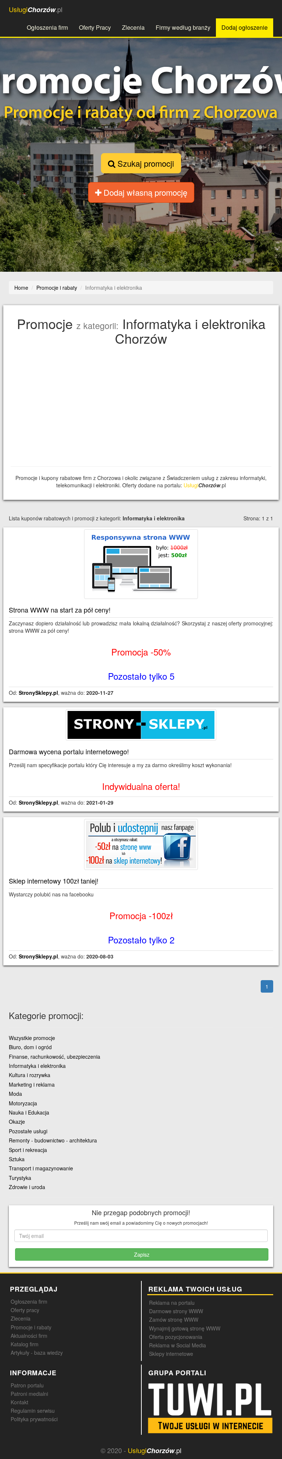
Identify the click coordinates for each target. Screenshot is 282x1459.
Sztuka (17, 1159)
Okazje (17, 1121)
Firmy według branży (183, 27)
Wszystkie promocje (32, 1037)
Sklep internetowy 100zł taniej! (53, 880)
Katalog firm (25, 1344)
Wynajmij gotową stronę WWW (184, 1328)
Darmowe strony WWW (176, 1311)
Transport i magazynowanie (41, 1168)
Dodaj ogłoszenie (244, 27)
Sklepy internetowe (171, 1353)
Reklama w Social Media (177, 1345)
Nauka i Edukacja (29, 1112)
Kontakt (19, 1402)
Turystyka (20, 1177)
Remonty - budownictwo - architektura (53, 1140)
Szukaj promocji (144, 163)
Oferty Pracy (95, 27)
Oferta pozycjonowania (175, 1336)
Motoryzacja (23, 1103)
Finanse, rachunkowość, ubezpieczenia (54, 1056)
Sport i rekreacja (28, 1149)
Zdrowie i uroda (27, 1187)
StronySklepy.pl (38, 692)
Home (21, 287)
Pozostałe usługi (28, 1131)
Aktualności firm (29, 1335)
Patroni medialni (29, 1393)
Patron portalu (27, 1385)
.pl (35, 9)
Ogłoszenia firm (47, 27)
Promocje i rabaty (31, 1327)
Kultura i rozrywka (29, 1075)
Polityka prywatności (34, 1419)
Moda (15, 1093)
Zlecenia (133, 27)
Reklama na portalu (172, 1302)
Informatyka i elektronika (37, 1065)
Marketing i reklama (32, 1084)
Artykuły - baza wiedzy (37, 1352)
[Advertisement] (143, 407)
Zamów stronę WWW (173, 1319)
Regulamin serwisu (33, 1410)
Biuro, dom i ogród (30, 1047)
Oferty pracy (25, 1310)
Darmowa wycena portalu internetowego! (69, 751)
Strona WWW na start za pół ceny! (60, 609)
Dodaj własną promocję (144, 192)
